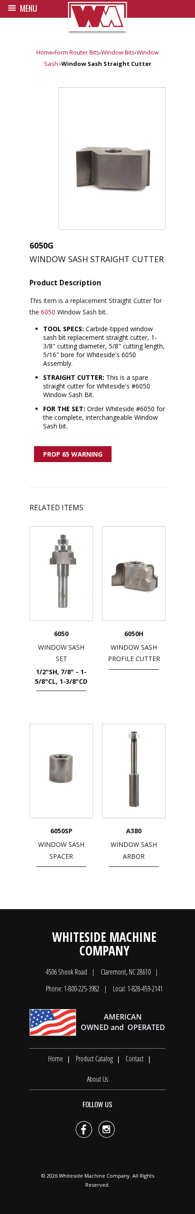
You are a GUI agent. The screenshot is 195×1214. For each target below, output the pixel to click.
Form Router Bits (76, 52)
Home (44, 52)
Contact (135, 1059)
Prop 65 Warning (72, 454)
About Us (97, 1079)
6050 (48, 312)
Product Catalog (94, 1059)
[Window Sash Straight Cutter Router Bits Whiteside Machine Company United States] (112, 158)
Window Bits (118, 52)
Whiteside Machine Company (94, 1175)
